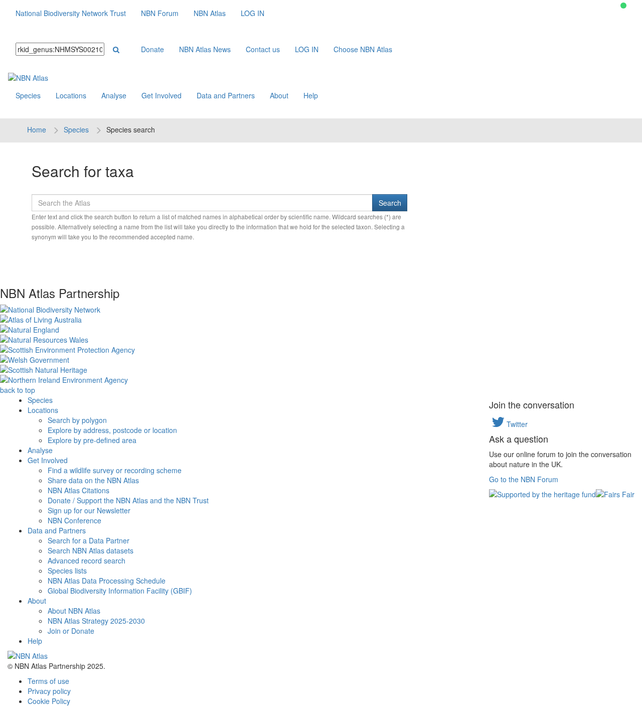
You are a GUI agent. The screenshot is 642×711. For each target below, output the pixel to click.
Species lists (67, 570)
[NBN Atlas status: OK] (623, 6)
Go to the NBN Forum (523, 479)
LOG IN (252, 13)
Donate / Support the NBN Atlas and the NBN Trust (128, 500)
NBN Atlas (210, 13)
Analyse (113, 95)
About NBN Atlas (74, 611)
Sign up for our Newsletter (89, 510)
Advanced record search (86, 560)
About (279, 95)
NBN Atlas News (205, 49)
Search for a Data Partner (88, 540)
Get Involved (161, 95)
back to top (17, 390)
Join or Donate (71, 631)
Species (28, 95)
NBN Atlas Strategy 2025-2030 (96, 621)
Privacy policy (49, 691)
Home (36, 129)
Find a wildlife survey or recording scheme (115, 470)
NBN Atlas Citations (78, 490)
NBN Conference (74, 520)
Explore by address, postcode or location (112, 430)
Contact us (263, 49)
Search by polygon (77, 420)
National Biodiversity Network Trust (71, 13)
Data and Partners (226, 95)
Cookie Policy (49, 701)
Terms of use (48, 681)
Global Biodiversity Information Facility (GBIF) (120, 591)
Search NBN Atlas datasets (90, 550)
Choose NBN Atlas (363, 49)
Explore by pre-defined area (92, 440)
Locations (71, 95)
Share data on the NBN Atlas (93, 480)
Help (310, 95)
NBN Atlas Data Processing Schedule (107, 581)
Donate (152, 49)
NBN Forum (160, 13)
